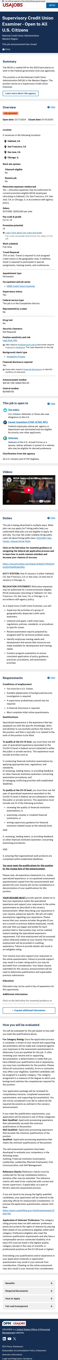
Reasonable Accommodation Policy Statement (24, 1350)
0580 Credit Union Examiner (21, 286)
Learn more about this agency (20, 93)
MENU (52, 5)
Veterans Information (12, 1354)
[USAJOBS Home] (13, 5)
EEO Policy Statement (12, 1346)
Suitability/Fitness (16, 356)
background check (28, 344)
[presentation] (29, 141)
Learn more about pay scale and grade (23, 233)
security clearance (16, 347)
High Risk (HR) (10, 340)
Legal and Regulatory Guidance (17, 1358)
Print (7, 49)
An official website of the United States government (25, 1)
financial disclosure (32, 369)
